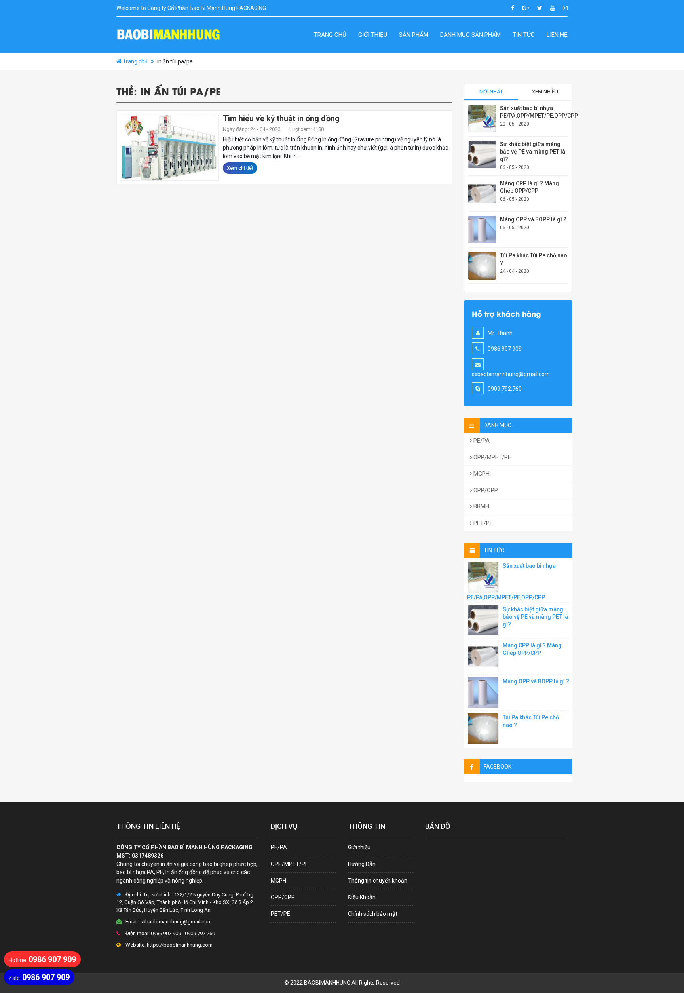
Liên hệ (557, 34)
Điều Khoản (362, 897)
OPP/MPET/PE (491, 457)
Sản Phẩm (413, 34)
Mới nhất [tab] (491, 92)
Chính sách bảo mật (372, 914)
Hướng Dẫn (362, 864)
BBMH (480, 506)
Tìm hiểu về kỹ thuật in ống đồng (281, 118)
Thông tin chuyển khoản (377, 880)
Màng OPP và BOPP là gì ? (533, 219)
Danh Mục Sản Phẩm (470, 34)
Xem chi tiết (240, 168)
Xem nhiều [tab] (545, 92)
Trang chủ (330, 34)
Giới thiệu (372, 34)
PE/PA (481, 440)
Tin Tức (524, 34)
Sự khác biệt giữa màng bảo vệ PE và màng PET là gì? (532, 151)
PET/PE (482, 523)
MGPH (481, 473)
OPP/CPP (485, 490)
